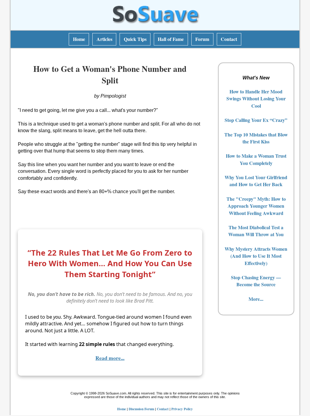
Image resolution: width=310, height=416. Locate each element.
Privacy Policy (182, 408)
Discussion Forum (141, 408)
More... (256, 298)
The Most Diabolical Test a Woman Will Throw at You (256, 231)
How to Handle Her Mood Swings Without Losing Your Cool (256, 98)
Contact (229, 38)
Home (79, 38)
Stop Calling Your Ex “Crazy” (256, 119)
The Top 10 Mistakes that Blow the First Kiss (256, 138)
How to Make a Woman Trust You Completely (256, 159)
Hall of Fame (171, 38)
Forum (202, 38)
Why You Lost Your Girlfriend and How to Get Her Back (256, 181)
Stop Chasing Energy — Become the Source (256, 281)
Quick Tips (135, 38)
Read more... (109, 358)
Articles (104, 38)
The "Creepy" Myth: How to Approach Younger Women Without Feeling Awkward (256, 205)
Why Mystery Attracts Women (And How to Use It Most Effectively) (256, 256)
